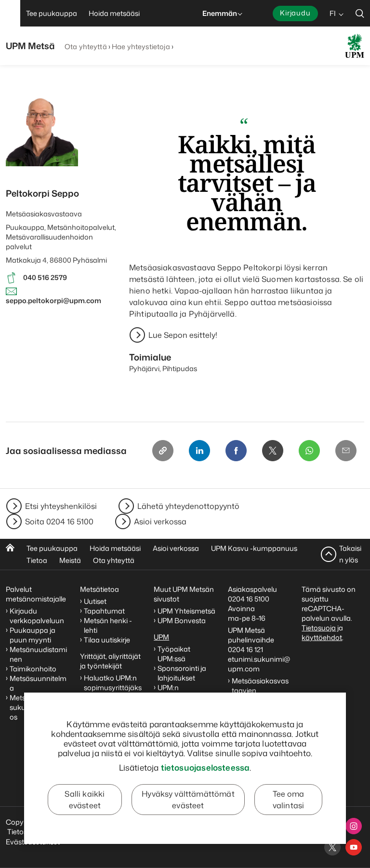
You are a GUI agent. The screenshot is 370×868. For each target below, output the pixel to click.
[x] (332, 847)
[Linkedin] (199, 450)
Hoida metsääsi (115, 548)
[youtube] (353, 847)
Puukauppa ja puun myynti (32, 635)
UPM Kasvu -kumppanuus (254, 548)
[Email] (346, 450)
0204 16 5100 (248, 599)
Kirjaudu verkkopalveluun (37, 616)
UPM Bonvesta (182, 620)
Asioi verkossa (160, 521)
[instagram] (353, 826)
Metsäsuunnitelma (38, 683)
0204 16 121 (245, 649)
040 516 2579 (45, 277)
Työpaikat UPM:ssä (174, 654)
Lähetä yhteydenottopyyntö (188, 506)
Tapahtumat (104, 611)
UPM (161, 637)
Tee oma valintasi (288, 799)
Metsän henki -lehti (108, 625)
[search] (360, 13)
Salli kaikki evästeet (85, 799)
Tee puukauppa (52, 548)
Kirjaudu (295, 13)
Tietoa (36, 560)
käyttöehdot (322, 637)
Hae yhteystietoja (141, 46)
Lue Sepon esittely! (182, 335)
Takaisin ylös (350, 554)
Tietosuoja (319, 628)
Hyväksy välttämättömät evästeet (188, 799)
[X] (272, 450)
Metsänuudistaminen (38, 654)
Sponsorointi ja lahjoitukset (182, 673)
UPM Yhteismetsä (186, 611)
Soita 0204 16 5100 (59, 521)
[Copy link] (162, 450)
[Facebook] (236, 450)
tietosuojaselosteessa (205, 767)
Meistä (70, 560)
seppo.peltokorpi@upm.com (53, 300)
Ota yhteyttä (86, 46)
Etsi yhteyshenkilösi (61, 506)
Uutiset (95, 601)
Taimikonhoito (33, 669)
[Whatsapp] (309, 450)
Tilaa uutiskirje (107, 640)
